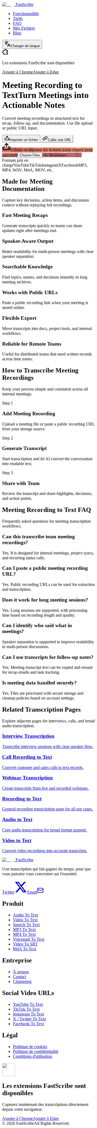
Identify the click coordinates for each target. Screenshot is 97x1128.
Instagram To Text (28, 1014)
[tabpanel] (48, 150)
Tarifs (18, 18)
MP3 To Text (24, 929)
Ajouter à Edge (46, 72)
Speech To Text (26, 924)
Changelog (22, 981)
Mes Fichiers (24, 28)
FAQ (17, 23)
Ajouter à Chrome (17, 72)
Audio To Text (25, 915)
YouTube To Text (28, 1004)
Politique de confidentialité (35, 1051)
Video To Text (25, 920)
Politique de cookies (30, 1046)
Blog (17, 33)
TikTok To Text (26, 1009)
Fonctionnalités (26, 13)
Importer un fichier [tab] (24, 140)
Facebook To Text (28, 1023)
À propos (21, 971)
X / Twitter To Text (29, 1019)
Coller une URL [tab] (59, 140)
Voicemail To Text (28, 939)
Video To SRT (25, 944)
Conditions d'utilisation (32, 1056)
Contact (19, 976)
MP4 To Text (24, 934)
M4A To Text (24, 949)
